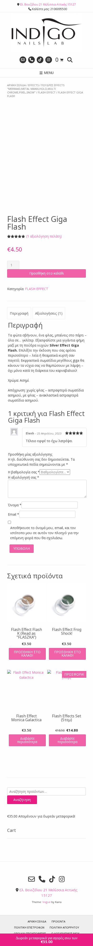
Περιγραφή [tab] (19, 313)
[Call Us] (31, 59)
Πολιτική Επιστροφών (29, 927)
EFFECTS (33, 85)
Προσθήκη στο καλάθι (46, 273)
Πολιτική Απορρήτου (64, 927)
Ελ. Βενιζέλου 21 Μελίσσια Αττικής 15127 (48, 4)
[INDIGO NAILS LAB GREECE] (46, 32)
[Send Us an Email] (23, 59)
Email (13, 514)
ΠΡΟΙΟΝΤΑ (58, 921)
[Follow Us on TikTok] (40, 59)
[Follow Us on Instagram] (48, 59)
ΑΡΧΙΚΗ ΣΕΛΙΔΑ (37, 921)
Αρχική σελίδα (16, 85)
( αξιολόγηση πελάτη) (44, 236)
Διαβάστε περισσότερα (27, 740)
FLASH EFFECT (47, 92)
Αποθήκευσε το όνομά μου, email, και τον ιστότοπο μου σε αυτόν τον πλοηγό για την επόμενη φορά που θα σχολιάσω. (44, 532)
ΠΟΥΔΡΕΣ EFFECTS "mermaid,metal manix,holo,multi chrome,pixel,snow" (35, 88)
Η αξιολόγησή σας (23, 477)
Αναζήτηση (22, 799)
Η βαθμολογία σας (24, 472)
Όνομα (14, 505)
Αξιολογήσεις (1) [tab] (48, 313)
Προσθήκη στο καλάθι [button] (27, 654)
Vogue (46, 902)
